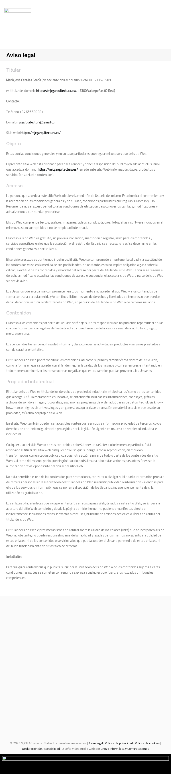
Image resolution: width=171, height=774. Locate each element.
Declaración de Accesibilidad (41, 749)
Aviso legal (96, 743)
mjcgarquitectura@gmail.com (36, 122)
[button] (137, 22)
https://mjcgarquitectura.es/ (56, 91)
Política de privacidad (119, 743)
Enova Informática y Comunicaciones (125, 749)
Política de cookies (147, 743)
